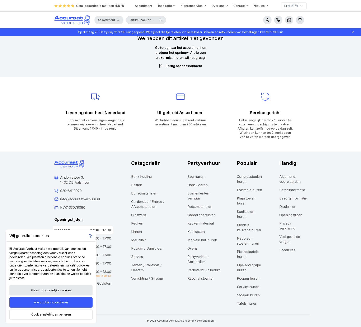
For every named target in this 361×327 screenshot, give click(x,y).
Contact (239, 6)
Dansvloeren (197, 185)
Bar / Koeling (141, 176)
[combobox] (294, 6)
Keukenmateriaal (200, 223)
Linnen (136, 232)
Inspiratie (165, 6)
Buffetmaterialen (144, 193)
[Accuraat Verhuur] (72, 20)
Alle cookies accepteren (51, 302)
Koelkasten (196, 232)
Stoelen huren (248, 295)
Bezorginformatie (293, 198)
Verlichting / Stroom (147, 278)
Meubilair (138, 240)
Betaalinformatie (292, 190)
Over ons (218, 6)
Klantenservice (192, 6)
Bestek (136, 185)
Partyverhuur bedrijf (203, 270)
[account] (267, 20)
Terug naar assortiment (184, 66)
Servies (137, 257)
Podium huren (248, 278)
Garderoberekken (201, 215)
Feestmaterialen (199, 207)
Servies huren (248, 287)
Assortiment (143, 6)
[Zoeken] (161, 20)
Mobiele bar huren (202, 240)
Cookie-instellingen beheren (51, 314)
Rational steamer (200, 278)
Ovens (192, 248)
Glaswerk (138, 215)
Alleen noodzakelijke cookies (51, 290)
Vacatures (287, 250)
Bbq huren (195, 176)
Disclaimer (287, 207)
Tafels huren (247, 303)
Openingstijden (290, 215)
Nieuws (259, 6)
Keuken (137, 223)
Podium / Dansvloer (147, 248)
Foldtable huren (249, 190)
